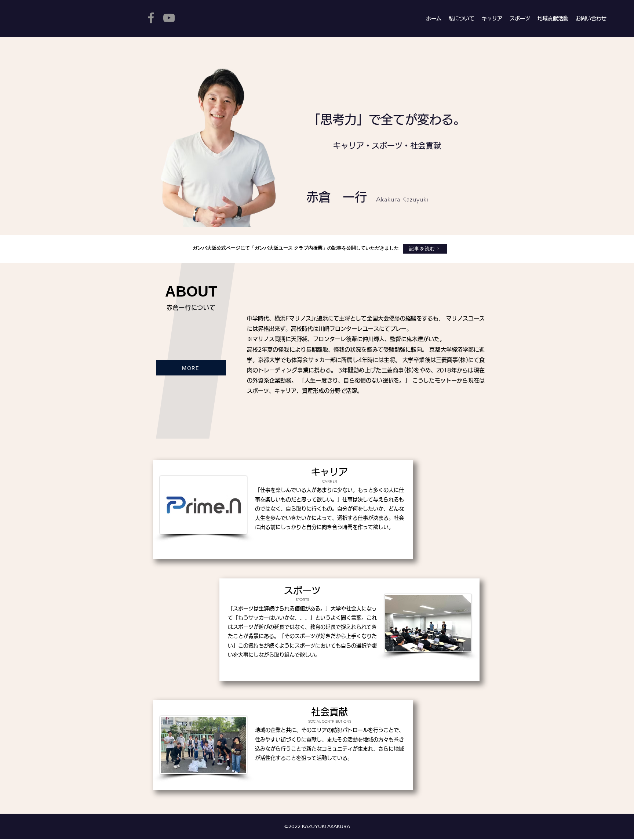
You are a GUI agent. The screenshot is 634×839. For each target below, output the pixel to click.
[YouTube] (169, 18)
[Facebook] (151, 18)
